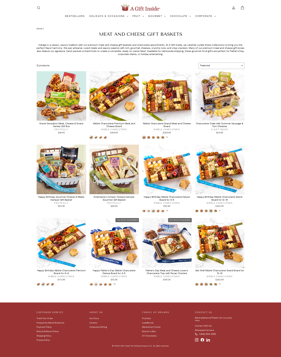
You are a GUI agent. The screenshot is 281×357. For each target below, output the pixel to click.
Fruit (137, 16)
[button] (91, 137)
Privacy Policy (43, 340)
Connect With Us (203, 325)
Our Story (94, 318)
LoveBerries (147, 322)
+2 (167, 210)
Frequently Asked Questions (50, 322)
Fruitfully (146, 318)
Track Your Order (45, 318)
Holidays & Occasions (107, 16)
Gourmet (155, 16)
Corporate (204, 16)
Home (39, 28)
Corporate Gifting (98, 327)
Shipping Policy (44, 335)
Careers (93, 322)
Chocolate (179, 16)
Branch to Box (149, 331)
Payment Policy (44, 327)
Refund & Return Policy (48, 331)
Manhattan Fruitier (151, 327)
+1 (167, 137)
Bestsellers (75, 16)
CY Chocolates (149, 335)
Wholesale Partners (204, 330)
